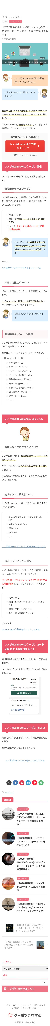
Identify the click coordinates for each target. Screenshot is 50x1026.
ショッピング (9, 792)
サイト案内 (15, 1008)
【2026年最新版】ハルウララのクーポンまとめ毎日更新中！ (31, 886)
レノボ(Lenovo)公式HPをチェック (23, 146)
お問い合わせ (38, 1005)
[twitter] (9, 782)
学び (8, 1005)
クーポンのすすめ (25, 7)
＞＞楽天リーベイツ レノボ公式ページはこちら (24, 546)
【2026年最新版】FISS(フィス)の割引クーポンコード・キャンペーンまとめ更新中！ (31, 907)
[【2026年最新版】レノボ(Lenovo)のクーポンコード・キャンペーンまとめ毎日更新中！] (28, 782)
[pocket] (21, 782)
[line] (41, 782)
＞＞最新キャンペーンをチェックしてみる (21, 267)
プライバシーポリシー (30, 1008)
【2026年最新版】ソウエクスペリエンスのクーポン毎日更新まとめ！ (31, 841)
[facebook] (15, 782)
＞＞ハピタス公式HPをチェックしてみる (21, 629)
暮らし (15, 1005)
